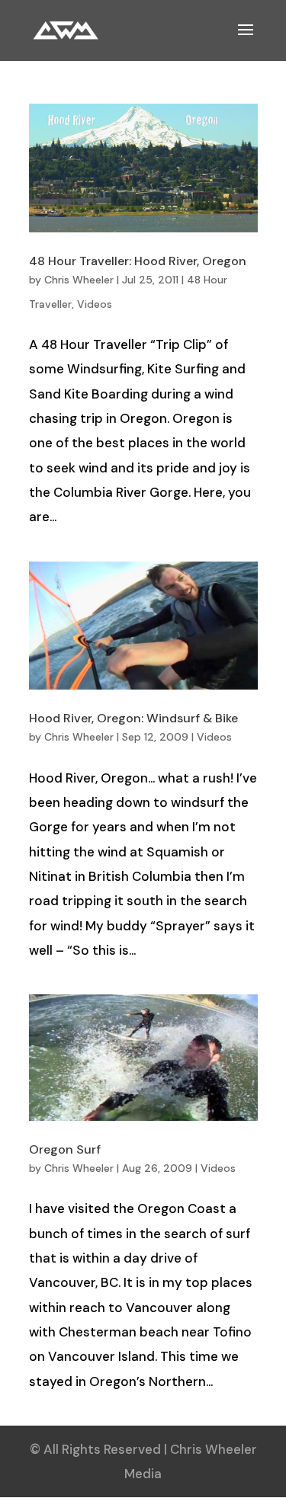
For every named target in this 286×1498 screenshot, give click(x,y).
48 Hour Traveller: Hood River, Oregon (137, 261)
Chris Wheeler (79, 279)
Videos (94, 304)
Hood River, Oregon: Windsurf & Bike (133, 718)
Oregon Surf (65, 1149)
